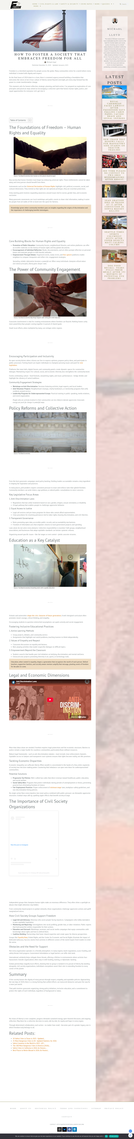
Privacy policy (114, 1136)
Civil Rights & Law (49, 4)
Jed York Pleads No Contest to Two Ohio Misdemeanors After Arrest (114, 175)
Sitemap (96, 1108)
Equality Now (22, 937)
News (97, 4)
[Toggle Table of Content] (29, 120)
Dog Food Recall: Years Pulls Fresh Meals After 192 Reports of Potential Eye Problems (114, 272)
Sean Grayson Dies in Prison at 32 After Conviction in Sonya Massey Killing (114, 205)
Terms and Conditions (74, 1108)
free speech (67, 255)
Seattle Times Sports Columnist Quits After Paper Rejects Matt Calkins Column (114, 238)
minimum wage (55, 787)
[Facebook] (69, 1129)
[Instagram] (59, 1129)
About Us (25, 1108)
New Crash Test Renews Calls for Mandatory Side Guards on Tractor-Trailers (114, 144)
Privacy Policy (114, 1108)
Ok (106, 1136)
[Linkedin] (74, 1129)
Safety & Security (69, 4)
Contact (67, 1117)
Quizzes (106, 4)
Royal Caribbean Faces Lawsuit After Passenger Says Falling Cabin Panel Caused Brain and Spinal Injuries (114, 110)
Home (35, 4)
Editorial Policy (46, 1108)
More (36, 6)
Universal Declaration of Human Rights (41, 186)
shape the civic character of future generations (44, 615)
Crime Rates (86, 4)
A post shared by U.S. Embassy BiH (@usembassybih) (33, 873)
